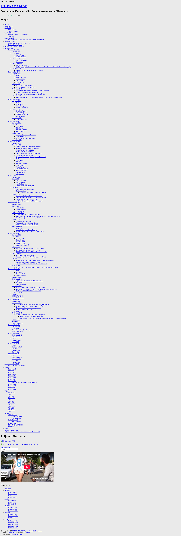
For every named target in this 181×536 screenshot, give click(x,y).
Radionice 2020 (16, 145)
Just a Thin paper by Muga (24, 85)
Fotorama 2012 (12, 494)
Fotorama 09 (12, 374)
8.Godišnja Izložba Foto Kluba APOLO (28, 250)
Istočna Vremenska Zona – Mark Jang (27, 225)
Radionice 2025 (9, 38)
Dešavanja (8, 489)
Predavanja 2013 (17, 335)
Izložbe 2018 (16, 219)
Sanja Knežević (20, 131)
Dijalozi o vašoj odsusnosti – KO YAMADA (29, 281)
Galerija (7, 367)
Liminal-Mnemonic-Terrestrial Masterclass (28, 146)
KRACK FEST (16, 294)
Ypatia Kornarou (13, 31)
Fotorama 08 (12, 376)
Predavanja (8, 512)
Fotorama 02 (12, 387)
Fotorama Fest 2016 (14, 269)
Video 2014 (11, 406)
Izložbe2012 (15, 345)
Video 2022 (11, 393)
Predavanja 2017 (17, 253)
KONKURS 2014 (17, 331)
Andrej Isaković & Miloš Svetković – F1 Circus (34, 192)
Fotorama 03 (12, 386)
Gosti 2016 (15, 270)
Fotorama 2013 (12, 495)
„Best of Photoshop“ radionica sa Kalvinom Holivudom (32, 304)
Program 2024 (16, 51)
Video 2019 (11, 398)
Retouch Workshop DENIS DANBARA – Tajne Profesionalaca (35, 260)
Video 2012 (11, 410)
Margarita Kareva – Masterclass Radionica (28, 214)
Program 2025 (9, 26)
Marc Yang (19, 228)
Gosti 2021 (15, 124)
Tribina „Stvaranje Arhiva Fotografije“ (27, 92)
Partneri (7, 413)
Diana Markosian (21, 274)
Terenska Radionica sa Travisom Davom (28, 262)
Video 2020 (11, 396)
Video (6, 391)
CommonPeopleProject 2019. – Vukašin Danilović (31, 197)
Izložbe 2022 (16, 109)
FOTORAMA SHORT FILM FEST (15, 46)
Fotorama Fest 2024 (14, 50)
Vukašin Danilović (21, 184)
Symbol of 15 (12, 36)
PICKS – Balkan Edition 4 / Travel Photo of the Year (31, 252)
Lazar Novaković (21, 82)
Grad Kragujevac (17, 416)
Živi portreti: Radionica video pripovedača (28, 308)
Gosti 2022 (15, 102)
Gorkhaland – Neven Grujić (24, 221)
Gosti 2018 (15, 206)
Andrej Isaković (20, 182)
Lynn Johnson (20, 126)
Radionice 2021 (16, 140)
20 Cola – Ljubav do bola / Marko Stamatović (29, 201)
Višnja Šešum (20, 174)
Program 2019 (16, 177)
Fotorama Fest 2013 (14, 333)
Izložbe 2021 (16, 133)
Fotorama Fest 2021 (14, 121)
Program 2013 (16, 340)
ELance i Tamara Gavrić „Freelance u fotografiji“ (30, 314)
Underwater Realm (21, 60)
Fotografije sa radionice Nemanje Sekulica (24, 382)
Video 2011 (11, 411)
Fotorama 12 (12, 369)
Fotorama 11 (12, 370)
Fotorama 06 (12, 379)
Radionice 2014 (13, 526)
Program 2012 (16, 350)
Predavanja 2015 (17, 313)
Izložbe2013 (15, 338)
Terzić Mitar (19, 80)
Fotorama (7, 490)
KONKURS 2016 (17, 296)
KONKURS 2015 (17, 323)
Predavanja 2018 (17, 226)
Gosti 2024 (15, 53)
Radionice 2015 (16, 303)
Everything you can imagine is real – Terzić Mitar (30, 94)
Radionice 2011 (16, 359)
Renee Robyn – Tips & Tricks (25, 150)
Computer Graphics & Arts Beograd (26, 230)
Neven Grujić (20, 211)
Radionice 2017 (16, 258)
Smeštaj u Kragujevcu (11, 430)
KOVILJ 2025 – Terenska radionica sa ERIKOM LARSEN (26, 40)
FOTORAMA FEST (14, 6)
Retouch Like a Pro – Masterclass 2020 (27, 148)
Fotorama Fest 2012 (14, 343)
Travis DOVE (20, 238)
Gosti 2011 (15, 360)
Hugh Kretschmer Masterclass (25, 189)
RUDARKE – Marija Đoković (25, 255)
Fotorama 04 (12, 384)
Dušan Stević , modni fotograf (25, 185)
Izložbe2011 (15, 355)
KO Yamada (19, 272)
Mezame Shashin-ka (22, 169)
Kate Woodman (20, 172)
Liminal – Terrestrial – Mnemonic (26, 135)
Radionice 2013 (16, 337)
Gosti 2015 (15, 311)
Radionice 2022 (16, 118)
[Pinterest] (4, 447)
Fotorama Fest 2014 (14, 325)
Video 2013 (11, 408)
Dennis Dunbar (20, 79)
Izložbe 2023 (16, 84)
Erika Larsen (12, 29)
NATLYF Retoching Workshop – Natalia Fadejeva (31, 287)
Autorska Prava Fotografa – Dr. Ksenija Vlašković (31, 257)
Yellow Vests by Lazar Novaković (26, 87)
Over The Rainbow (21, 111)
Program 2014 (16, 326)
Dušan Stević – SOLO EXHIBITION (27, 199)
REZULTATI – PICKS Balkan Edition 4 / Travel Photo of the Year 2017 (37, 267)
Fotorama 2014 (12, 497)
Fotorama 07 (12, 377)
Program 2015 (16, 301)
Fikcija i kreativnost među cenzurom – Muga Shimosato (32, 90)
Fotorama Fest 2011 (14, 354)
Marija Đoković (20, 243)
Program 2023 (16, 73)
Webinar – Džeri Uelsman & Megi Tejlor (32, 316)
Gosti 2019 (15, 179)
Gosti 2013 (15, 342)
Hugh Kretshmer (21, 180)
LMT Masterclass (21, 136)
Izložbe (7, 499)
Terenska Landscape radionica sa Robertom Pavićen (31, 264)
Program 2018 (16, 204)
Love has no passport (22, 114)
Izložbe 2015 (16, 320)
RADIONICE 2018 (18, 213)
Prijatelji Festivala (13, 423)
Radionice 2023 (16, 96)
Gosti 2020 (15, 158)
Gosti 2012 (15, 352)
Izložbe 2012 (12, 502)
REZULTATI (20, 298)
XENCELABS (16, 418)
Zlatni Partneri (12, 415)
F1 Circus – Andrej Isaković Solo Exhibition (29, 196)
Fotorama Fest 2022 (14, 99)
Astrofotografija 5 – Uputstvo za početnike (28, 218)
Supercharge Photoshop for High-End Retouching (31, 157)
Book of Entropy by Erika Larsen (18, 34)
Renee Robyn (20, 167)
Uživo (6, 428)
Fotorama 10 (12, 372)
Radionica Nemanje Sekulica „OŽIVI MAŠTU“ (30, 306)
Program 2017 (16, 235)
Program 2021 (16, 123)
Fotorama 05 (12, 381)
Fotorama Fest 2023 (14, 72)
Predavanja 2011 (17, 357)
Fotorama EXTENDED (12, 364)
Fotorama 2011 (12, 492)
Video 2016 (11, 403)
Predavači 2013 (13, 509)
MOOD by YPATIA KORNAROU (19, 43)
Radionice (8, 519)
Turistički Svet (16, 421)
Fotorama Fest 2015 (14, 299)
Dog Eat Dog (20, 113)
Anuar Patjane (20, 55)
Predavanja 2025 (10, 41)
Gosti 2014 (15, 328)
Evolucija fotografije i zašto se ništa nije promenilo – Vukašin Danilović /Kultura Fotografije (43, 67)
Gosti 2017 (15, 236)
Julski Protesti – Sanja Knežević (25, 138)
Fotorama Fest (9, 48)
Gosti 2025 (8, 28)
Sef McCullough (21, 170)
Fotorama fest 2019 (14, 175)
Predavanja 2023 (17, 89)
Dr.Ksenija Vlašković (22, 245)
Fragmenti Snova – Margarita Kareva (27, 223)
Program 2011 (16, 362)
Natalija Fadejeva (21, 275)
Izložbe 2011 (12, 500)
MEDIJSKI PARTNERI (15, 425)
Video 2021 (11, 394)
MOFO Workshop (21, 119)
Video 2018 (11, 399)
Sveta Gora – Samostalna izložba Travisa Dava (30, 248)
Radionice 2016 (16, 286)
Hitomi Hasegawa (21, 106)
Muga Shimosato (21, 77)
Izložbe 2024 (16, 58)
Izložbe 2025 (8, 33)
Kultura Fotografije (21, 65)
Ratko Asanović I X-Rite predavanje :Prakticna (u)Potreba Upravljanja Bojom (43, 318)
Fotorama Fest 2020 (14, 141)
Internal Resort (20, 116)
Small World (19, 62)
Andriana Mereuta (21, 129)
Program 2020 (16, 143)
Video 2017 (11, 401)
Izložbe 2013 (12, 504)
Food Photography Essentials (24, 155)
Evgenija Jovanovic (22, 107)
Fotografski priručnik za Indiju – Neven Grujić (30, 231)
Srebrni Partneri (13, 420)
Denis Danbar (20, 208)
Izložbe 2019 (16, 194)
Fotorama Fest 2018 (14, 202)
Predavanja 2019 (21, 191)
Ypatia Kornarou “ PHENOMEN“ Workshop (29, 70)
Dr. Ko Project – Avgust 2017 (17, 365)
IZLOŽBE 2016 (17, 292)
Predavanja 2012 (17, 347)
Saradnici (11, 426)
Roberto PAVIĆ (20, 241)
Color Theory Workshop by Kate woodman (29, 153)
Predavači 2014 (13, 511)
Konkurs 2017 (16, 265)
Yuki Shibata (19, 104)
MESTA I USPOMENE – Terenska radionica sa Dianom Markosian (36, 289)
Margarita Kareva (21, 209)
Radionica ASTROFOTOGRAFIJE (26, 309)
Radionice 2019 (16, 187)
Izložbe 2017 (16, 247)
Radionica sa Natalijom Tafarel (21, 330)
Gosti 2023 (15, 75)
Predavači (7, 505)
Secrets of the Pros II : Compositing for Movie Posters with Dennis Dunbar (38, 216)
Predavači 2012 (13, 507)
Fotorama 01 (12, 389)
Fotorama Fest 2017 (14, 233)
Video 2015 (15, 321)
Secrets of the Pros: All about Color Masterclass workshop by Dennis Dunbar (39, 97)
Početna (7, 24)
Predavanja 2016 (17, 279)
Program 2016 (16, 277)
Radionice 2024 (16, 68)
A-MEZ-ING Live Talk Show (25, 152)
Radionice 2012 (16, 348)
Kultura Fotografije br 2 (15, 45)
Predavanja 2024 (17, 63)
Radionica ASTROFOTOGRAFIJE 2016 (28, 291)
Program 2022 (16, 101)
